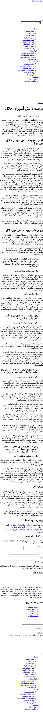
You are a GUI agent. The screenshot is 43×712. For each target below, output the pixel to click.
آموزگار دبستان (28, 53)
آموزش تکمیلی (28, 44)
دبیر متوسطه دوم (27, 57)
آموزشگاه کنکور (28, 42)
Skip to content (37, 1)
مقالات (35, 77)
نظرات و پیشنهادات (31, 609)
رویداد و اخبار (29, 72)
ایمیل (40, 557)
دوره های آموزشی (27, 66)
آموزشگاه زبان (28, 40)
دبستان (31, 33)
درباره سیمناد (33, 607)
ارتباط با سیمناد (32, 614)
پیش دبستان (29, 31)
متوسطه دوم (29, 37)
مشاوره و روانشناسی (26, 70)
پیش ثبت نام (29, 46)
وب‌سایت (39, 562)
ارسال (40, 633)
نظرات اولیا (34, 611)
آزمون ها (30, 74)
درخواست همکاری (31, 81)
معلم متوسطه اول (27, 55)
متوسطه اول (29, 35)
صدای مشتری (28, 48)
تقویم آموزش (29, 64)
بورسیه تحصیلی (28, 68)
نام (41, 553)
